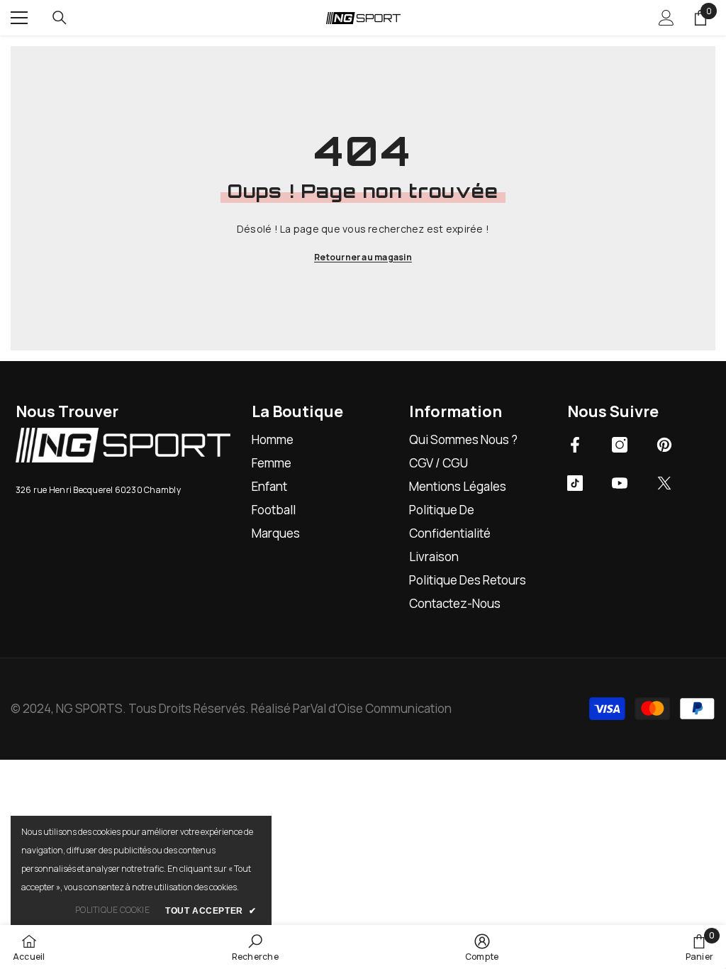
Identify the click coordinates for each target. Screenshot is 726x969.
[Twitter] (664, 483)
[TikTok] (575, 483)
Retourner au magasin (363, 257)
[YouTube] (620, 483)
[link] (255, 947)
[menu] (19, 17)
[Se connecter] (666, 18)
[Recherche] (59, 17)
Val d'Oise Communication (381, 708)
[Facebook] (575, 445)
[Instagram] (620, 445)
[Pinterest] (664, 445)
